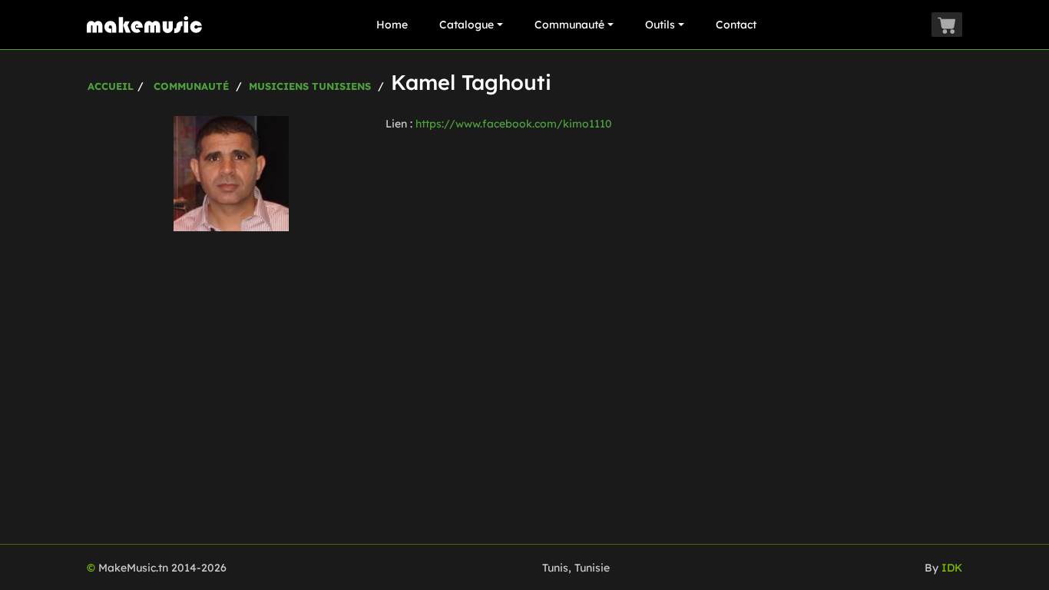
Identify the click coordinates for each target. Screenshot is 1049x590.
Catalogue (466, 24)
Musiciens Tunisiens (310, 86)
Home (392, 24)
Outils (660, 24)
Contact (736, 24)
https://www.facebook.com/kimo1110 (513, 124)
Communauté (569, 24)
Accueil (111, 86)
